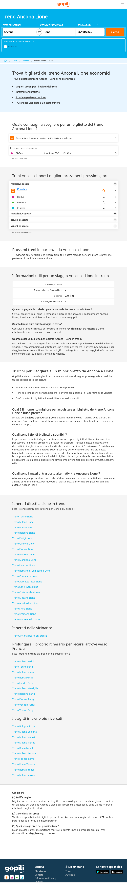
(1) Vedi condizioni (19, 158)
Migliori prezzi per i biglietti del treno (36, 86)
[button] (122, 4)
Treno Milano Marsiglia (25, 688)
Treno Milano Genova (24, 753)
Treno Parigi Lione (22, 538)
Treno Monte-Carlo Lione (26, 619)
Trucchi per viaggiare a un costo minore (38, 102)
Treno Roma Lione (22, 527)
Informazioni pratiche (28, 91)
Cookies (39, 881)
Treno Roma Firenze (23, 769)
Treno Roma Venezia (23, 764)
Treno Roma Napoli (23, 748)
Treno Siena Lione (22, 608)
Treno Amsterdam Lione (25, 603)
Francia (66, 653)
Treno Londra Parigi (23, 683)
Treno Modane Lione (23, 597)
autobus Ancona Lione (24, 484)
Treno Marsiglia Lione (24, 559)
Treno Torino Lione (22, 516)
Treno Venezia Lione (23, 554)
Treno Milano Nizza (23, 672)
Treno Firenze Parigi (23, 699)
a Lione (26, 60)
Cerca (115, 32)
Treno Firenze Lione (23, 549)
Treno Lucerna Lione (23, 565)
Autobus (70, 874)
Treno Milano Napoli (23, 737)
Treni (15, 60)
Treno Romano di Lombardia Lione (31, 570)
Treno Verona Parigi (23, 710)
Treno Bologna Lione (23, 532)
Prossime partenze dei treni (31, 97)
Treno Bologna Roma (23, 726)
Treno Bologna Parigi (24, 693)
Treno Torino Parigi (23, 666)
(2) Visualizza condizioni (22, 232)
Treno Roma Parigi (22, 677)
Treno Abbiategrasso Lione (27, 581)
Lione (57, 508)
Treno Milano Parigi (23, 661)
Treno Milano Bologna (24, 731)
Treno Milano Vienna (23, 742)
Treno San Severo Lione (25, 586)
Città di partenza (12, 25)
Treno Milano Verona (23, 775)
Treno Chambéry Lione (24, 576)
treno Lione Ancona (53, 353)
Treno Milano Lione (23, 522)
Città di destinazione (51, 25)
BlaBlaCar (12, 47)
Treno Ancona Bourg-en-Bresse (29, 635)
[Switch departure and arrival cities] (39, 32)
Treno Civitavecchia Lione (26, 592)
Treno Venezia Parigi (23, 704)
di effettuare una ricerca (55, 346)
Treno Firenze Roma (23, 758)
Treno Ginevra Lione (23, 543)
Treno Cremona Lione (24, 613)
